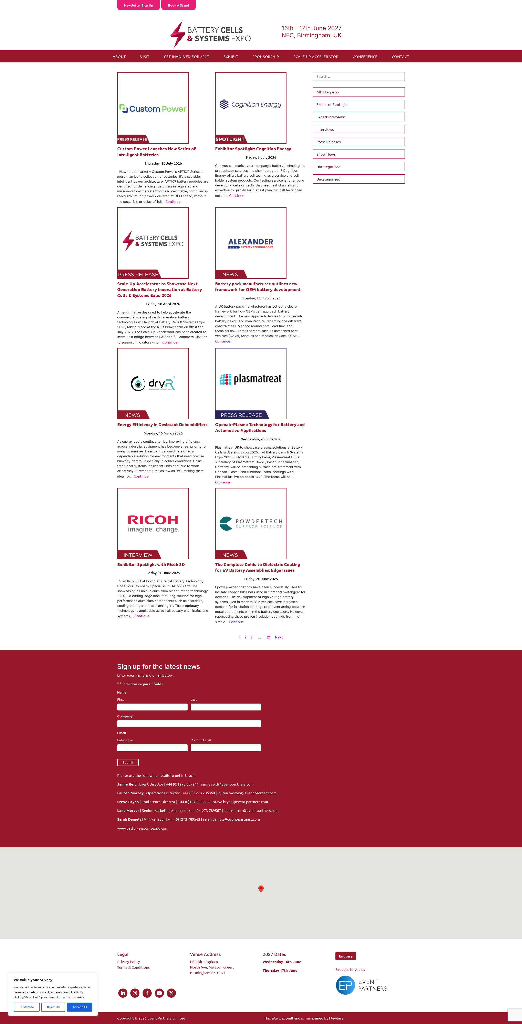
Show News (326, 154)
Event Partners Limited (166, 1018)
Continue (172, 201)
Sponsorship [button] (265, 56)
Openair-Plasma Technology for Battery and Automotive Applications (260, 427)
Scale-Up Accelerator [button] (315, 56)
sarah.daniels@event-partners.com (231, 819)
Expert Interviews (331, 117)
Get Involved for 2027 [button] (186, 56)
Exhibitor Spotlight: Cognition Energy (253, 148)
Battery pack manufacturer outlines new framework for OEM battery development (258, 286)
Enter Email (125, 740)
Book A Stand (178, 5)
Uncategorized (328, 179)
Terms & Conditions (133, 967)
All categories (327, 92)
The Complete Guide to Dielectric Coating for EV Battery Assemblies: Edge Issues (257, 567)
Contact (400, 56)
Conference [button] (365, 56)
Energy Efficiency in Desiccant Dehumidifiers (162, 424)
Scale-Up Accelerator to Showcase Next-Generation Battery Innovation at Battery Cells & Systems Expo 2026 (159, 289)
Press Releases (328, 142)
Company (126, 716)
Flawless (336, 1018)
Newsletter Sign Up (138, 5)
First (120, 700)
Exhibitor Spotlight (332, 104)
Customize (27, 1007)
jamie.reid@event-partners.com (227, 784)
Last (194, 700)
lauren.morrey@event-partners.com (247, 793)
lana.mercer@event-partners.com (251, 810)
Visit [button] (144, 56)
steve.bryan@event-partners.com (240, 801)
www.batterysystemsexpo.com (142, 828)
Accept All (80, 1007)
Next (279, 637)
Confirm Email (201, 740)
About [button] (119, 56)
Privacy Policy (128, 961)
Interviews (325, 129)
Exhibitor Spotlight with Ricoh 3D (151, 564)
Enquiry (346, 956)
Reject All (53, 1007)
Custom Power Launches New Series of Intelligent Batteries (156, 151)
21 (269, 637)
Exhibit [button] (230, 56)
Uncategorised (328, 166)
